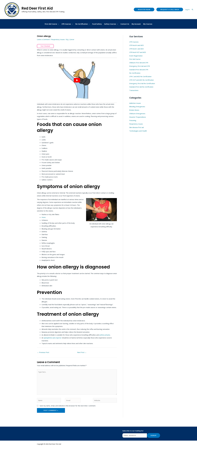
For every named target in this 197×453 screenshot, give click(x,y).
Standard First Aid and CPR (138, 70)
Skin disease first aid (136, 127)
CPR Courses (134, 42)
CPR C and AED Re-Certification (140, 76)
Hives (44, 217)
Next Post (81, 352)
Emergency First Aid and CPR (139, 66)
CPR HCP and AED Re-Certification (141, 80)
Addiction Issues (135, 103)
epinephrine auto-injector (53, 338)
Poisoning (132, 120)
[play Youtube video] (77, 80)
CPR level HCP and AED (137, 52)
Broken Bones (134, 110)
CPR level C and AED (136, 49)
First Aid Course (134, 59)
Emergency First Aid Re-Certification (142, 83)
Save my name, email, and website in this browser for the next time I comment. (68, 406)
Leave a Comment (43, 39)
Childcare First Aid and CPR (138, 63)
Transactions (133, 90)
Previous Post (43, 352)
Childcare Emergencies (137, 113)
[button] (144, 9)
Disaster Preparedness (137, 117)
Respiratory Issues (58, 39)
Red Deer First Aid (37, 8)
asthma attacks (104, 335)
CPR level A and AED (136, 45)
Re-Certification (134, 73)
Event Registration (136, 56)
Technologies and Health (138, 131)
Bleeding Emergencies (137, 107)
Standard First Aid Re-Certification (141, 87)
